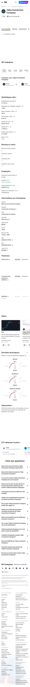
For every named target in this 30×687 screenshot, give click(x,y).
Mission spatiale (19, 624)
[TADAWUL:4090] (3, 329)
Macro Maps (4, 637)
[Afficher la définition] (15, 101)
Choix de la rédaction (6, 665)
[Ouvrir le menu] (2, 2)
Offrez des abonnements (21, 599)
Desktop (3, 644)
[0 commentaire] (8, 345)
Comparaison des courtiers (22, 607)
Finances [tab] (14, 29)
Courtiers (18, 605)
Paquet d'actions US (20, 618)
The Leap (18, 609)
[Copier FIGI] (12, 245)
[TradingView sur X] (2, 568)
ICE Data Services (24, 575)
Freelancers (4, 673)
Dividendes (4, 624)
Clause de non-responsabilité (19, 647)
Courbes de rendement (6, 633)
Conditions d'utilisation (21, 644)
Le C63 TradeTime (20, 640)
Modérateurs (4, 657)
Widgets (18, 665)
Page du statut (19, 659)
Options (3, 635)
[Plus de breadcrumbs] (8, 6)
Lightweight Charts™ (20, 670)
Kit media (18, 630)
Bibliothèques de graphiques (20, 668)
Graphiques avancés (20, 671)
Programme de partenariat (22, 682)
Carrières (18, 629)
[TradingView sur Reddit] (27, 568)
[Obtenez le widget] (27, 352)
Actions (3, 599)
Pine (2, 609)
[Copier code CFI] (7, 250)
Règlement (4, 655)
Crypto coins (4, 604)
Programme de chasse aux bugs (22, 657)
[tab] (17, 259)
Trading (3, 662)
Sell (2, 332)
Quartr (4, 586)
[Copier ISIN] (12, 240)
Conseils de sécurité (20, 655)
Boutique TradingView (21, 635)
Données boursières (20, 598)
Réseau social (4, 649)
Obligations (4, 602)
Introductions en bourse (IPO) (7, 627)
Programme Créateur (6, 654)
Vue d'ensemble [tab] (5, 29)
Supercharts (4, 594)
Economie (3, 621)
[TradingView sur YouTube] (9, 568)
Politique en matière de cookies (21, 651)
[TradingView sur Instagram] (13, 568)
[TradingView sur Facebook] (6, 568)
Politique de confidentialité (22, 649)
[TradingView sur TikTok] (23, 568)
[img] (18, 16)
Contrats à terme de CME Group (22, 614)
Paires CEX (4, 605)
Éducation (3, 663)
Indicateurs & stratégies (7, 669)
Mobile (3, 643)
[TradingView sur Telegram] (20, 568)
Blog (17, 626)
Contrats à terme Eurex (21, 616)
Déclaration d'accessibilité (22, 653)
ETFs (2, 601)
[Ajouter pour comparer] (16, 84)
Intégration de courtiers (21, 680)
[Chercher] (15, 2)
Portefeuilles (4, 632)
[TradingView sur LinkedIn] (16, 568)
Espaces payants (5, 674)
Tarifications (18, 596)
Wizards (3, 671)
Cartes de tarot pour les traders (21, 637)
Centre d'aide (19, 627)
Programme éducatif (20, 684)
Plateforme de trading (21, 673)
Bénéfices (3, 623)
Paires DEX (4, 607)
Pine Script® (4, 638)
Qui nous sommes (20, 622)
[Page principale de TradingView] (5, 2)
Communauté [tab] (22, 29)
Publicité (18, 679)
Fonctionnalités (19, 594)
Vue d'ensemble (19, 604)
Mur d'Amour (4, 651)
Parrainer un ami (5, 652)
